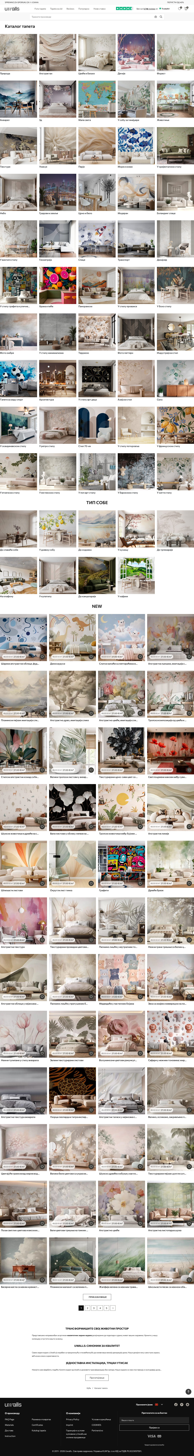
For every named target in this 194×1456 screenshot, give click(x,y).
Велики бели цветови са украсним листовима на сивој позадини (69, 1173)
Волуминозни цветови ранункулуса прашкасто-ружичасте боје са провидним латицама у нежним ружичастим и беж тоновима (118, 1060)
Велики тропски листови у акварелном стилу (69, 776)
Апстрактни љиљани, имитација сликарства (167, 663)
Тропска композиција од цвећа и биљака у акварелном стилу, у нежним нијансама (167, 720)
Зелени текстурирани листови (66, 1060)
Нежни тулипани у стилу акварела (20, 1060)
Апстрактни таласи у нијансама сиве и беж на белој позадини (118, 1116)
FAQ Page (9, 1419)
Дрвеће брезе (155, 890)
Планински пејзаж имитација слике (20, 720)
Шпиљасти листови (12, 890)
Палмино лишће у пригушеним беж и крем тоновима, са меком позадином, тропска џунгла (69, 1003)
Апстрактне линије (158, 833)
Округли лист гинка (61, 890)
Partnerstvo (97, 1430)
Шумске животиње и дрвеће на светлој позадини (20, 833)
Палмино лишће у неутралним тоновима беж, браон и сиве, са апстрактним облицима (118, 946)
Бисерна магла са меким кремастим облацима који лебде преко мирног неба (20, 1286)
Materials (9, 1425)
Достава (9, 1430)
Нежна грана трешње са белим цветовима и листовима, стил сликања (167, 946)
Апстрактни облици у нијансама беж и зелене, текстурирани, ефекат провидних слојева (20, 1003)
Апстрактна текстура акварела (18, 1116)
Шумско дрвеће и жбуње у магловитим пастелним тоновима (118, 1173)
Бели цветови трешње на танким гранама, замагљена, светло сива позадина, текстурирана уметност (69, 1230)
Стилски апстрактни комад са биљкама (20, 776)
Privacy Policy (72, 1419)
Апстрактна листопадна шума (164, 1230)
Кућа (89, 1388)
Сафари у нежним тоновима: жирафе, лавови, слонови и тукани (167, 1060)
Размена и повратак (41, 1419)
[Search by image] (156, 17)
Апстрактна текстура (13, 946)
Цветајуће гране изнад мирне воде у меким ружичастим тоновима (20, 1173)
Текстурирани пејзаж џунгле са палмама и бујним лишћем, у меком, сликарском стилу (167, 1173)
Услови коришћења (101, 1419)
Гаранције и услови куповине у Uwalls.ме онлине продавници (76, 1434)
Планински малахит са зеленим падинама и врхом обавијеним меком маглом (69, 1286)
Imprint (69, 1425)
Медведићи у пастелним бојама (116, 1003)
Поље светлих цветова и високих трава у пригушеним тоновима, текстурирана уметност (20, 1230)
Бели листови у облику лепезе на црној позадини (69, 833)
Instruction (10, 1436)
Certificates (37, 1425)
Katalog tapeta (39, 1430)
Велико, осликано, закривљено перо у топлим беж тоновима (167, 1116)
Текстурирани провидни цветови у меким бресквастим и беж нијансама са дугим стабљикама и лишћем (69, 946)
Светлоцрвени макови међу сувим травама (167, 776)
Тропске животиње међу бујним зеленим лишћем (118, 833)
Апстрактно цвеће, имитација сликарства (118, 720)
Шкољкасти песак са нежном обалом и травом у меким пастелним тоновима (167, 1286)
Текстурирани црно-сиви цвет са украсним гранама (118, 776)
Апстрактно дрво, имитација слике (69, 720)
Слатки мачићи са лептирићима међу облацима (118, 663)
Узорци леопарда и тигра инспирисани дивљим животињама (69, 1116)
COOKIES (96, 1425)
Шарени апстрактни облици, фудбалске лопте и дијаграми (20, 663)
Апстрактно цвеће (109, 1230)
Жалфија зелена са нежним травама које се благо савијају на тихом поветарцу (118, 1286)
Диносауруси (57, 663)
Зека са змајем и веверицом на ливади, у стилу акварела (167, 1003)
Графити (104, 890)
